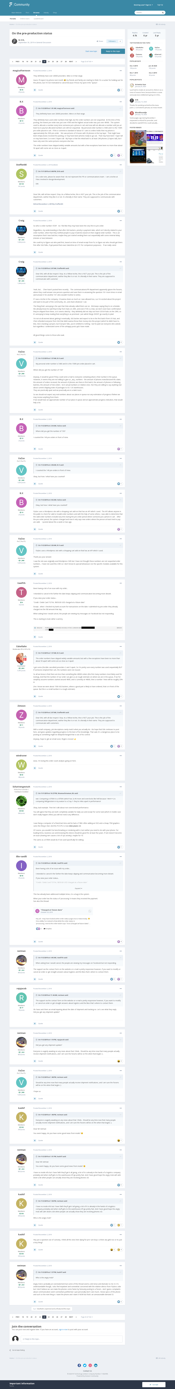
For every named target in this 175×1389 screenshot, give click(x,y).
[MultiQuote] (34, 90)
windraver (21, 755)
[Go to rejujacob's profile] (21, 997)
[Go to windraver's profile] (21, 765)
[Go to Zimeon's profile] (21, 715)
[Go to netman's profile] (21, 960)
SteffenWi (21, 164)
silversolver (159, 54)
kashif (21, 1108)
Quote (40, 90)
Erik (22, 40)
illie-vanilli (21, 856)
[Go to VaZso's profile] (21, 363)
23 (44, 62)
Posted (42, 71)
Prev (17, 62)
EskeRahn (21, 646)
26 (57, 62)
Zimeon (21, 705)
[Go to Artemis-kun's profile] (132, 85)
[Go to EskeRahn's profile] (21, 658)
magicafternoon (21, 70)
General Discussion (43, 42)
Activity (46, 13)
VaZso (21, 351)
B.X (21, 101)
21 (36, 62)
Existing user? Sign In (143, 5)
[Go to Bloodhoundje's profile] (132, 113)
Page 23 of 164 (86, 62)
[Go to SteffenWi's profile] (21, 174)
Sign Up (160, 5)
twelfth (21, 583)
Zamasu (139, 54)
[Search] (162, 12)
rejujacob (21, 988)
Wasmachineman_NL (66, 793)
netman (21, 951)
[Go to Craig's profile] (21, 229)
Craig (21, 220)
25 (53, 62)
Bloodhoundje (141, 112)
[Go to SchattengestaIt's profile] (21, 801)
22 (40, 62)
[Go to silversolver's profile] (151, 56)
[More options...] (120, 70)
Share (100, 41)
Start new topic (91, 51)
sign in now (63, 1329)
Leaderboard (38, 19)
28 (66, 62)
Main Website (17, 13)
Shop (55, 13)
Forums (13, 19)
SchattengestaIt (21, 786)
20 (31, 62)
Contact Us (87, 1371)
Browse (36, 13)
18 (23, 62)
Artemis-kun (140, 84)
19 (27, 62)
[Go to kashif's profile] (21, 1117)
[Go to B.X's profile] (21, 111)
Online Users (25, 19)
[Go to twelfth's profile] (21, 592)
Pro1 (27, 13)
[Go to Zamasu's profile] (132, 56)
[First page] (12, 61)
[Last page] (76, 61)
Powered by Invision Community (87, 1376)
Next (71, 62)
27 (61, 62)
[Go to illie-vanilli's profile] (21, 865)
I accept (154, 1384)
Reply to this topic (113, 51)
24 (48, 62)
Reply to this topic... (32, 1339)
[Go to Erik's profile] (14, 41)
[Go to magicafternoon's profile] (21, 79)
